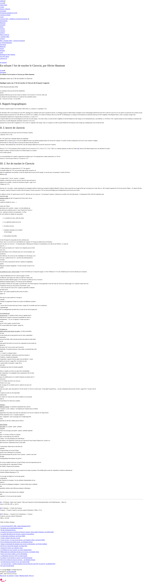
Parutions (2, 50)
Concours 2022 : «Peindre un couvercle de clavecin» (14, 19)
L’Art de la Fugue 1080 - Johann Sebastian (15, 526)
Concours (2, 30)
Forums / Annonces (5, 9)
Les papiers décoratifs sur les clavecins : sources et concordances (17, 534)
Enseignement (3, 21)
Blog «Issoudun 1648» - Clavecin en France (12, 40)
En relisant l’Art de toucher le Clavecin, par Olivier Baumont (16, 557)
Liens (1, 52)
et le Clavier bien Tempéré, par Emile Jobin (13, 546)
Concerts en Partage (5, 15)
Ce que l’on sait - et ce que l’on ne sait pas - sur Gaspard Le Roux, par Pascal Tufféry (22, 540)
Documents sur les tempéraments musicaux (11, 528)
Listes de (3, 58)
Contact (2, 7)
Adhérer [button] (2, 1)
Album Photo (3, 5)
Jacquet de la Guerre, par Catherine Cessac (11, 548)
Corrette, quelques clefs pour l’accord (10, 538)
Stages (1, 26)
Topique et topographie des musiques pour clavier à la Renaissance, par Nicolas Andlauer (23, 544)
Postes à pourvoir (4, 34)
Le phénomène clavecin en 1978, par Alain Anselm (13, 556)
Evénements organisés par (8, 13)
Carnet (1, 17)
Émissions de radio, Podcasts (7, 54)
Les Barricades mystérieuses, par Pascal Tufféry (12, 536)
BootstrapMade (11, 571)
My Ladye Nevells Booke (7, 565)
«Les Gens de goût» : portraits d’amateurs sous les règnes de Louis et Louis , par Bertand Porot (27, 563)
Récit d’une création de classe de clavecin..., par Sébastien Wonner (17, 559)
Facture (2, 48)
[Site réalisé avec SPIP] (3, 580)
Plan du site (3, 575)
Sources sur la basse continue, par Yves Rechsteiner (13, 554)
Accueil (2, 3)
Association (3, 11)
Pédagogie (2, 23)
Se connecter (3, 62)
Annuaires (2, 24)
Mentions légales (24, 575)
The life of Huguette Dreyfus (8, 530)
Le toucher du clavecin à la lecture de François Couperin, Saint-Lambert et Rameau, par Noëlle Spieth (27, 532)
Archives (2, 28)
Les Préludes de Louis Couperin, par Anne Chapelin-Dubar (15, 550)
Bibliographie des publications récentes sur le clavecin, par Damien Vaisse (19, 552)
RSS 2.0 (31, 575)
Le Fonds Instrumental (6, 42)
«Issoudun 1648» (5, 36)
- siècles (4, 56)
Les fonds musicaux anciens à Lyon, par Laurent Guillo (14, 561)
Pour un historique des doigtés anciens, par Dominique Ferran (16, 542)
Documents (3, 44)
